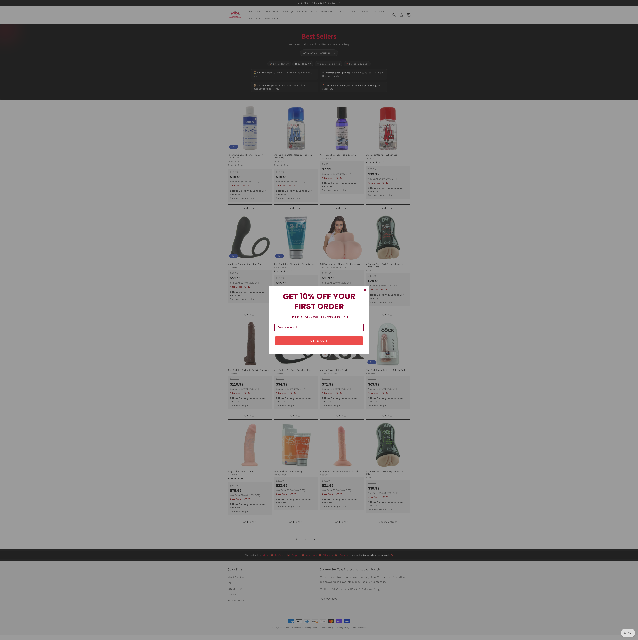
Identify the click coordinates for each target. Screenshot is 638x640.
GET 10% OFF (319, 340)
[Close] (365, 290)
